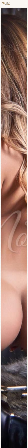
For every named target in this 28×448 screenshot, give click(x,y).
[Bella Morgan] (5, 3)
